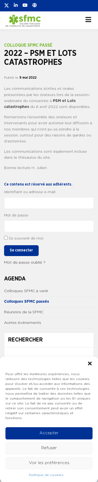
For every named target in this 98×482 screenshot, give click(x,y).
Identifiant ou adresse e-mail (29, 192)
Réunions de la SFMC (23, 312)
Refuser (49, 448)
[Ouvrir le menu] (88, 19)
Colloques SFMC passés (26, 302)
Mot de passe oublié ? (24, 262)
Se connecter (21, 250)
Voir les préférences (49, 463)
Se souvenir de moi (26, 238)
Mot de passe (16, 215)
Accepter (49, 433)
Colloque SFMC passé (28, 45)
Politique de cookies (46, 475)
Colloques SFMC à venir (26, 291)
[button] (90, 363)
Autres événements (22, 323)
